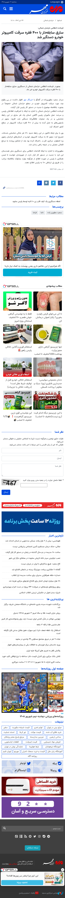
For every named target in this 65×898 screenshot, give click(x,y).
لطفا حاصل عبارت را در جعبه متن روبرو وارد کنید (43, 480)
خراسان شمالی (49, 20)
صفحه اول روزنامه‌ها (52, 669)
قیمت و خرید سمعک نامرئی (33, 751)
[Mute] (10, 258)
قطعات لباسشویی (12, 742)
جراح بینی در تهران (54, 727)
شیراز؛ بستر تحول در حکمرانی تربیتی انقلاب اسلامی (39, 592)
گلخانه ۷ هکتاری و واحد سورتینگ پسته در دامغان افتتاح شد (36, 569)
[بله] (44, 837)
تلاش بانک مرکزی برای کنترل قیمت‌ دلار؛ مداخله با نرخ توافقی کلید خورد (31, 656)
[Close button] (62, 869)
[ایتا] (16, 837)
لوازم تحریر (38, 727)
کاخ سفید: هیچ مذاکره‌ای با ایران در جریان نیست (40, 564)
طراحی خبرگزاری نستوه (50, 893)
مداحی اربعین (55, 737)
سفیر (5, 727)
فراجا (35, 212)
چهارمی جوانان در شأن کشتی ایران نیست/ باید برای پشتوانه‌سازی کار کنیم (31, 619)
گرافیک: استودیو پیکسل (27, 893)
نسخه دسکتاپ (32, 847)
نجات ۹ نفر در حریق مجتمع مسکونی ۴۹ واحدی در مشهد (37, 639)
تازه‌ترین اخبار (56, 536)
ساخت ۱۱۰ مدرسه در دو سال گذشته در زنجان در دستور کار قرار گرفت (33, 552)
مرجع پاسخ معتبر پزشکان (14, 737)
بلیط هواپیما (34, 746)
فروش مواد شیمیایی (52, 742)
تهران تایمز (7, 751)
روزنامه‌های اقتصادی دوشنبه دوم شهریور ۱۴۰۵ (40, 716)
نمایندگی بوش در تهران (13, 746)
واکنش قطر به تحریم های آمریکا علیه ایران (43, 650)
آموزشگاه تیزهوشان (53, 746)
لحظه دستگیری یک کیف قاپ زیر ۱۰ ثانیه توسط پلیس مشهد (36, 201)
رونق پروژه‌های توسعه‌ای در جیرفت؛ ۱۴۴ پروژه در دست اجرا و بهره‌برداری (31, 587)
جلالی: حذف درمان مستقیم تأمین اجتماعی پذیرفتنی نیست (36, 546)
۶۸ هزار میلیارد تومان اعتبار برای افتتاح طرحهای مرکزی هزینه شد (34, 581)
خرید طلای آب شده (53, 732)
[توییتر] (35, 837)
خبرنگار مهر (28, 99)
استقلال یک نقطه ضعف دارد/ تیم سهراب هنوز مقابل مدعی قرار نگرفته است (32, 632)
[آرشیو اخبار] (21, 837)
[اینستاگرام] (39, 837)
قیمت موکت (36, 732)
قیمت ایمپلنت (31, 742)
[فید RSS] (26, 837)
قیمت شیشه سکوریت (21, 727)
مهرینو (16, 751)
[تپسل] (4, 224)
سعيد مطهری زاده (54, 212)
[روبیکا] (30, 837)
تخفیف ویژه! (22, 882)
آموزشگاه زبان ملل (55, 751)
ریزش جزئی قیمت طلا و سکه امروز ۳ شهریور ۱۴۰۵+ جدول (36, 613)
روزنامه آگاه (32, 756)
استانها (59, 20)
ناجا (42, 212)
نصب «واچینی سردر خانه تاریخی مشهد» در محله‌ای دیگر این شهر (34, 558)
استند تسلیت (9, 732)
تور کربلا (22, 732)
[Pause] (6, 258)
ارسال (6, 492)
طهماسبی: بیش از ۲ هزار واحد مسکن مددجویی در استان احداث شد (32, 541)
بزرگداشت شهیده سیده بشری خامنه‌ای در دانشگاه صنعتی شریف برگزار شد (32, 606)
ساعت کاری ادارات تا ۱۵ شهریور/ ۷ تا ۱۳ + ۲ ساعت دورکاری (36, 662)
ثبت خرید (32, 272)
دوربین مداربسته (37, 737)
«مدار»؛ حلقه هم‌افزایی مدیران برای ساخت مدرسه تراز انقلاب (36, 575)
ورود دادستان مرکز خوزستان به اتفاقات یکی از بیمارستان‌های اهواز (34, 644)
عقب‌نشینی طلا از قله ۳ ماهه (48, 624)
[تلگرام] (49, 837)
